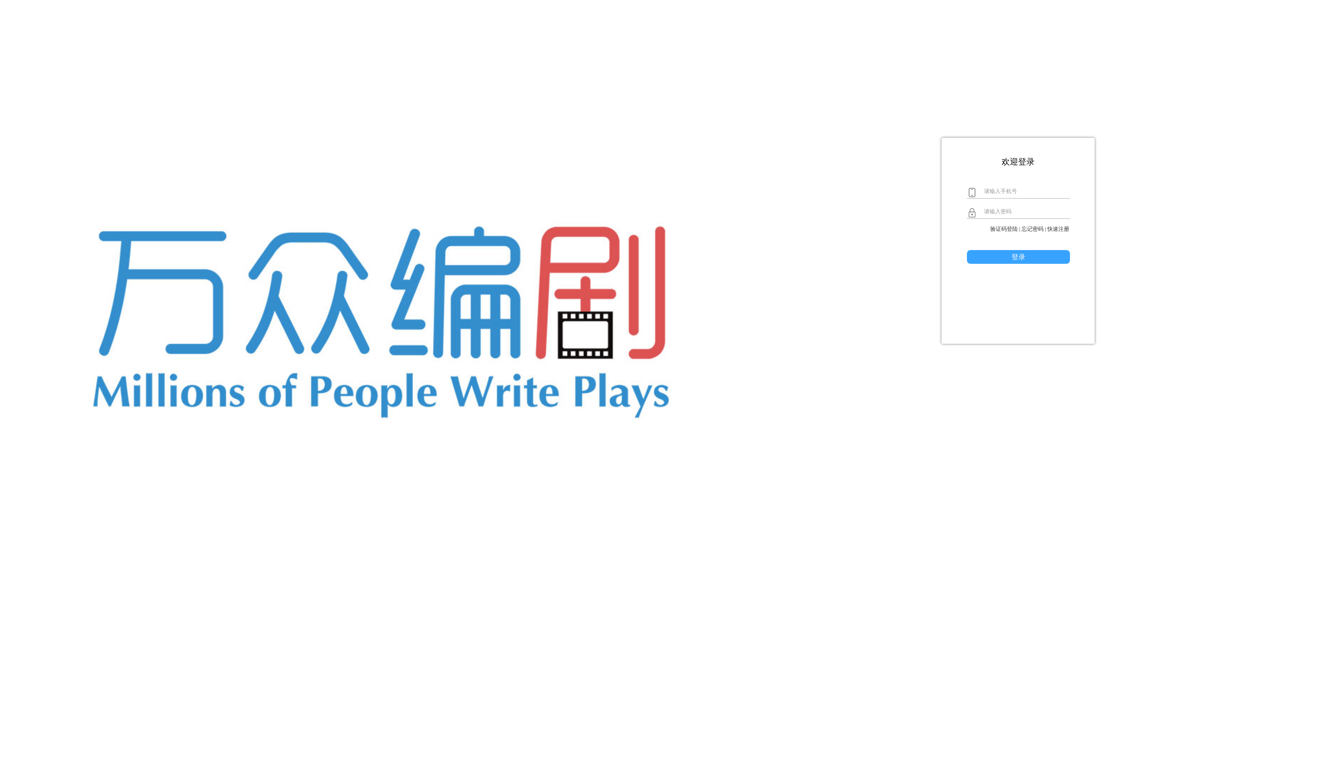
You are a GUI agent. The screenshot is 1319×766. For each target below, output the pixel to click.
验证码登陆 (1004, 229)
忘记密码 (1033, 229)
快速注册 (1058, 229)
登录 (1018, 257)
